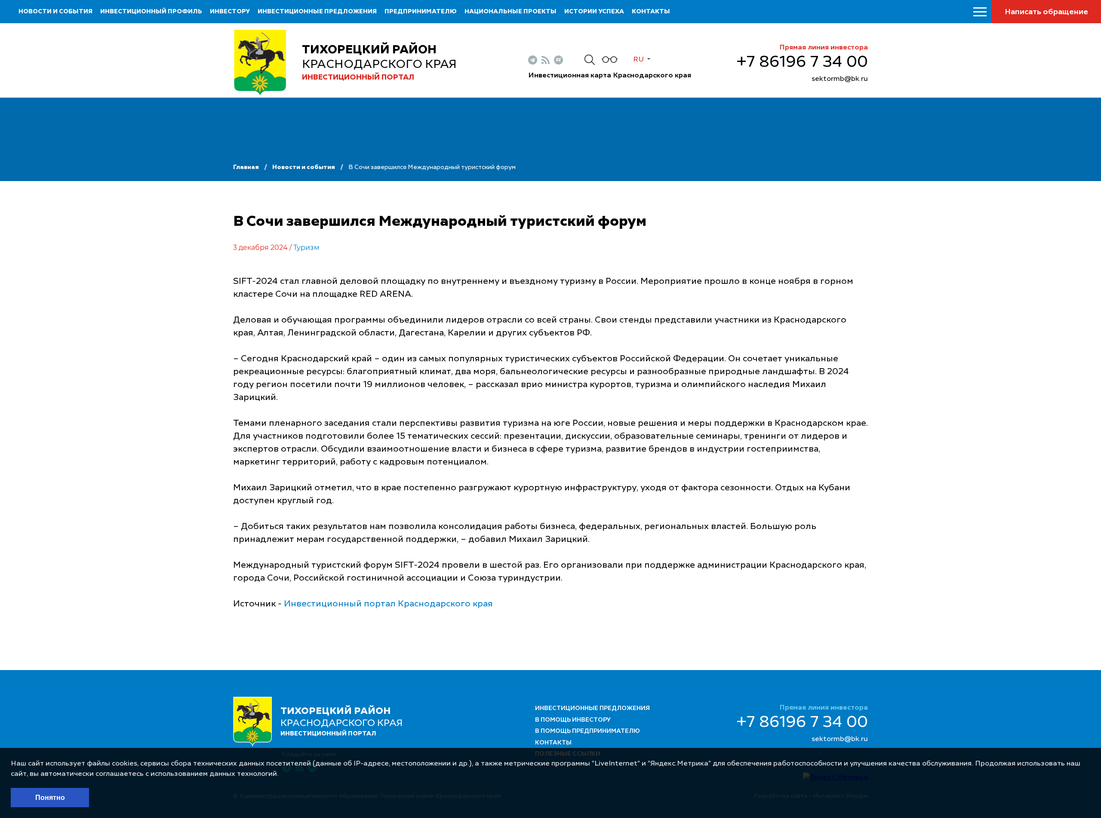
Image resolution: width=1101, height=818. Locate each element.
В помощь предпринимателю (587, 731)
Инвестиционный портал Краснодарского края (388, 604)
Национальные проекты (510, 12)
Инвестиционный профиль (151, 12)
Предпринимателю (420, 12)
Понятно (50, 797)
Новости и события (55, 12)
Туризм (306, 247)
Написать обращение (1046, 12)
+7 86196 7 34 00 (802, 62)
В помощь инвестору (573, 720)
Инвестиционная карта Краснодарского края (609, 75)
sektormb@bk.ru (840, 79)
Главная (246, 167)
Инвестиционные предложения (317, 12)
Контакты (651, 12)
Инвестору (230, 12)
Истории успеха (594, 12)
